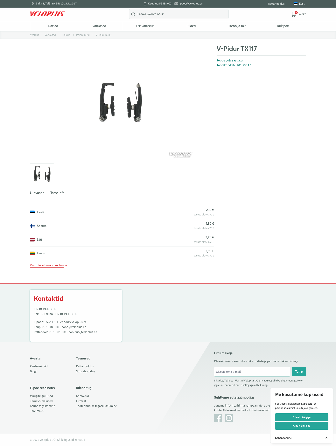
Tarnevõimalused (41, 401)
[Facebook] (218, 418)
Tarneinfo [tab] (57, 193)
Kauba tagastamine (42, 406)
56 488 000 (53, 327)
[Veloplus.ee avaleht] (47, 14)
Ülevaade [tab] (37, 193)
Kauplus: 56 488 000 (159, 4)
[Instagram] (229, 418)
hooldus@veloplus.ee (82, 332)
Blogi (33, 371)
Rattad (53, 26)
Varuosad (99, 26)
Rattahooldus (276, 4)
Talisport (283, 26)
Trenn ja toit (237, 26)
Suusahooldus (85, 371)
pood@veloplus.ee (191, 4)
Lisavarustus (145, 26)
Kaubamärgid (39, 366)
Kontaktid (82, 396)
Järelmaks (37, 411)
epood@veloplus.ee (73, 322)
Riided (191, 26)
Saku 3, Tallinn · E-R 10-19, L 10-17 (56, 4)
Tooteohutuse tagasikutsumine (96, 406)
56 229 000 (59, 332)
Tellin (299, 371)
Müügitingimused (41, 396)
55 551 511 (51, 322)
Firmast (81, 401)
